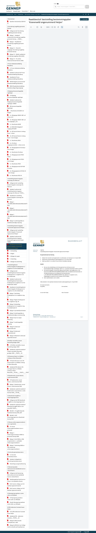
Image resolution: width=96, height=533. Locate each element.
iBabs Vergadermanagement (74, 531)
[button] (87, 7)
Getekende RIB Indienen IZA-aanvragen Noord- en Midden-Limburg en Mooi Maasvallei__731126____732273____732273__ (17, 369)
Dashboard (9, 11)
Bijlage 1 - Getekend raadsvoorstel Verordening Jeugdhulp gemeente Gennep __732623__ (16, 37)
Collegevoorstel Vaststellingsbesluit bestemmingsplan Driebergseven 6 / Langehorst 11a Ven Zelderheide (16, 273)
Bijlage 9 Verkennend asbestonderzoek (13, 332)
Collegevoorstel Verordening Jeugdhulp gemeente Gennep (15, 31)
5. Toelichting (12, 259)
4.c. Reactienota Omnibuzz (16, 152)
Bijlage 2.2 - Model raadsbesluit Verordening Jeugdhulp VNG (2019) (16, 55)
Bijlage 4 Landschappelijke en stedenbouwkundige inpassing (15, 221)
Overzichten (25, 11)
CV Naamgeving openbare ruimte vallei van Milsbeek (14, 498)
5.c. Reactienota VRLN (15, 163)
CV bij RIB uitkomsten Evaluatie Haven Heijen (16, 512)
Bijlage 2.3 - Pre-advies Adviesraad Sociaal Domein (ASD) (15, 59)
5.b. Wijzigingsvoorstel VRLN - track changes (15, 160)
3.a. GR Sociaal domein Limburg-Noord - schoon (16, 132)
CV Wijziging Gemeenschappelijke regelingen (15, 96)
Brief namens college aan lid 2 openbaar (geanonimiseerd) (16, 489)
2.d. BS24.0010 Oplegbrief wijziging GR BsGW (14, 127)
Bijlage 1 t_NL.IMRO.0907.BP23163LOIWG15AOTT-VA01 (17, 203)
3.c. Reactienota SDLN (14, 140)
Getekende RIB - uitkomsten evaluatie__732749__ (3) (15, 517)
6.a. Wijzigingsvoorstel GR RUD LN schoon (16, 167)
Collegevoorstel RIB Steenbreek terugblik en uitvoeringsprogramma (16, 401)
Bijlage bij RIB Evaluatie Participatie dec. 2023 (14, 521)
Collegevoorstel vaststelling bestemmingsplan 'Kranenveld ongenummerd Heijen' (15, 232)
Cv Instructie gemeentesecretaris (12, 455)
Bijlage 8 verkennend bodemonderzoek (13, 327)
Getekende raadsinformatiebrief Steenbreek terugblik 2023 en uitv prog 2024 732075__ (16, 406)
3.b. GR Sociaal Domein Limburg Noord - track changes (16, 136)
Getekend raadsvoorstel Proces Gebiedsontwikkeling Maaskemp (16, 73)
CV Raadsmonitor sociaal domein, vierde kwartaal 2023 (14, 380)
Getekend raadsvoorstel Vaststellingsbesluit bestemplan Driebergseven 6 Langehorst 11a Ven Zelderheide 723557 (16, 282)
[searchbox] (69, 7)
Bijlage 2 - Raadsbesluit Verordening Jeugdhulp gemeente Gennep (15, 43)
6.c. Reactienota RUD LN (15, 175)
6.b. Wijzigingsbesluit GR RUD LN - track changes (16, 171)
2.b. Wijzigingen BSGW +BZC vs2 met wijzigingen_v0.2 (16, 120)
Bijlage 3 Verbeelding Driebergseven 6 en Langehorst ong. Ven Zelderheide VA (16, 306)
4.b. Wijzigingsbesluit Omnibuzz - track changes (16, 148)
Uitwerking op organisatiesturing (17, 463)
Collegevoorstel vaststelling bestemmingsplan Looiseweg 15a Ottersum (15, 185)
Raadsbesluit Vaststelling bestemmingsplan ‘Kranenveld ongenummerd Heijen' (14, 246)
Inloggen (86, 531)
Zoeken (55, 3)
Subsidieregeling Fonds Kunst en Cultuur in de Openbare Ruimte (16, 480)
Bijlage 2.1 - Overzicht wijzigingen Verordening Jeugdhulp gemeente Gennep (15, 49)
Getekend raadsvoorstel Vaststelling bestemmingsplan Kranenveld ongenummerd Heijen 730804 (15, 239)
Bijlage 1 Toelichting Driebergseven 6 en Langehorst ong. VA (16, 295)
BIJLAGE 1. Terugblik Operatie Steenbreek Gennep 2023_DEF (15, 411)
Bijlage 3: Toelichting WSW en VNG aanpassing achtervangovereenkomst (15, 447)
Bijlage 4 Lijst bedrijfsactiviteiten (17, 310)
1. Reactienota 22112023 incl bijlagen (15, 111)
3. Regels (11, 253)
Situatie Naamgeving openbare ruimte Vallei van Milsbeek (16, 503)
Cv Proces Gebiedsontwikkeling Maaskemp (16, 69)
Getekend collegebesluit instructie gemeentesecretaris (14, 460)
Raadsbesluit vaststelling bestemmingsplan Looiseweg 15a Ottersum (15, 197)
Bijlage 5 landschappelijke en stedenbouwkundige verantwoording (16, 314)
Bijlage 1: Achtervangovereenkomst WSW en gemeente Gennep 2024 (15, 434)
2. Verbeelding (13, 251)
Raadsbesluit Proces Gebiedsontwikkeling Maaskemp (15, 78)
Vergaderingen (16, 11)
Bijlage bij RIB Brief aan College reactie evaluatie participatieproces (16, 526)
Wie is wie (32, 11)
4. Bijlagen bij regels (14, 256)
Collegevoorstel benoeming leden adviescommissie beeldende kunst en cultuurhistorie (15, 475)
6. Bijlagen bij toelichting (15, 261)
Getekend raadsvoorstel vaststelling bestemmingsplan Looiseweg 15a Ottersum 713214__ (15, 191)
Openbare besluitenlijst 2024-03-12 (16, 22)
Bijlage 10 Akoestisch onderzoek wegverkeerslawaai (16, 336)
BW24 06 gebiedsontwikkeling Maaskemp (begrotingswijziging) (15, 87)
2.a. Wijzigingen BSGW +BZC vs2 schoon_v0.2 (16, 116)
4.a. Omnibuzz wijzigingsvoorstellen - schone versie (16, 144)
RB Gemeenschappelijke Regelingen (14, 107)
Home (15, 14)
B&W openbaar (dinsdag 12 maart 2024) (32, 14)
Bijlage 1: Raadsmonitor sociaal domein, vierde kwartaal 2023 (16, 385)
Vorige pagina (85, 19)
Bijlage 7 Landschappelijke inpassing (15, 323)
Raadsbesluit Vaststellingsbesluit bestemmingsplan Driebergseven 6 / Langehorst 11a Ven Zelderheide (16, 289)
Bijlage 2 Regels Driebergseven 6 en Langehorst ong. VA (16, 300)
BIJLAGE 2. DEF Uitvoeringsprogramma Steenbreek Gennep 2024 (15, 417)
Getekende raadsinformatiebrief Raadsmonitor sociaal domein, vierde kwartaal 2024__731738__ (16, 390)
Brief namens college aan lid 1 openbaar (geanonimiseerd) (16, 484)
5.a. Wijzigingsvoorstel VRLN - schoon (15, 155)
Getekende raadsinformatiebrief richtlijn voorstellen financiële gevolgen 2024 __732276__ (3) (16, 351)
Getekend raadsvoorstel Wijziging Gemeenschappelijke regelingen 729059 (14, 101)
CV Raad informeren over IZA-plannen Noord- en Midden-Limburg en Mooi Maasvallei (16, 362)
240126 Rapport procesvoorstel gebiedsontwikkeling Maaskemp (16, 82)
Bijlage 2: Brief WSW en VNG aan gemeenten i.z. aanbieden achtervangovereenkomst (15, 441)
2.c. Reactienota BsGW (15, 124)
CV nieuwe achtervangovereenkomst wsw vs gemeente (15, 428)
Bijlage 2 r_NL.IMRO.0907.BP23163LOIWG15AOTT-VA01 (17, 210)
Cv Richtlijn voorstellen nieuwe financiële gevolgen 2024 (16, 346)
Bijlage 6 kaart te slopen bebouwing (14, 318)
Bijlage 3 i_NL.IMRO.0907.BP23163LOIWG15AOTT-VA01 (17, 216)
